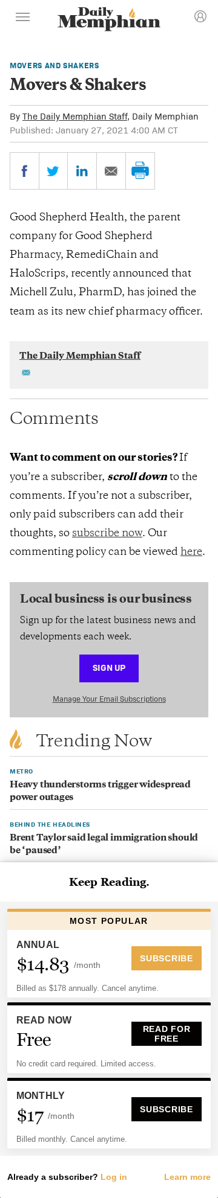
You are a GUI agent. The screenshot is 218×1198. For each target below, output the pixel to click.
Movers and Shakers (54, 65)
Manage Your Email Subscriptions (109, 698)
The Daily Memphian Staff (74, 116)
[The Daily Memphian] (109, 20)
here (191, 552)
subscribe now (107, 534)
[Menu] (23, 18)
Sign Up (109, 667)
